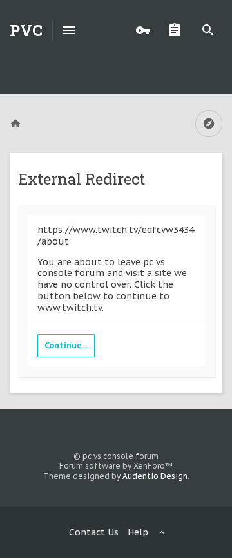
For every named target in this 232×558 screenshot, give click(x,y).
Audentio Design (155, 476)
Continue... (66, 345)
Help (138, 532)
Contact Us (94, 532)
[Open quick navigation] (208, 123)
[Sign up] (178, 30)
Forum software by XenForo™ (116, 465)
